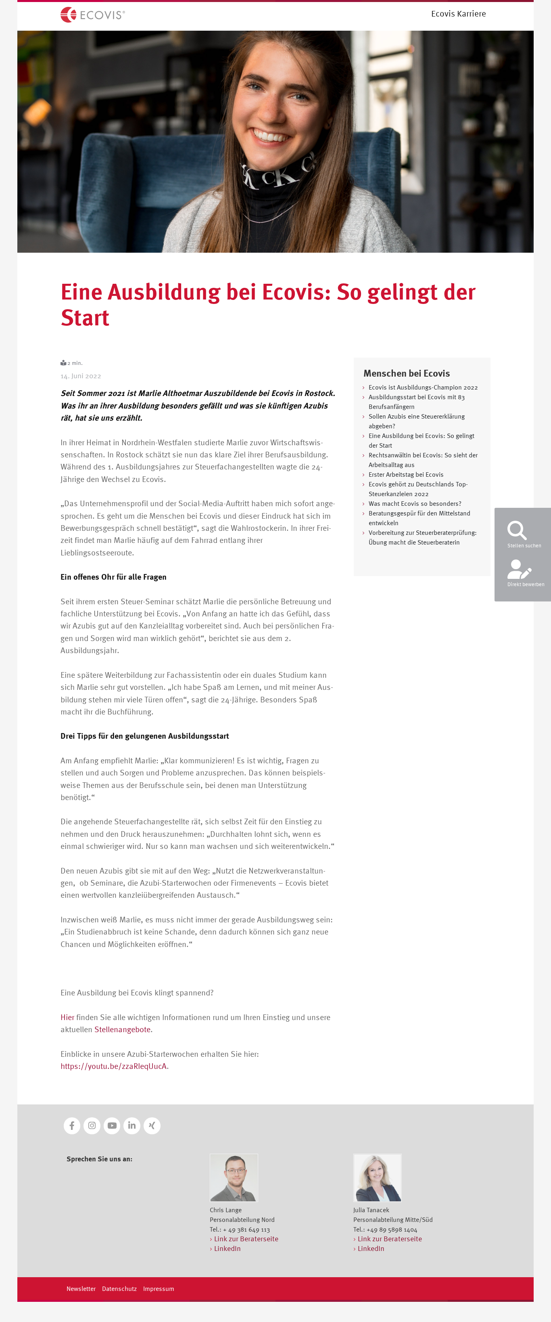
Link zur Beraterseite (246, 1238)
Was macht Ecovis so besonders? (415, 503)
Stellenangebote (122, 1029)
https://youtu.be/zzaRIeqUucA (114, 1066)
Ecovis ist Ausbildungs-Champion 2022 (423, 387)
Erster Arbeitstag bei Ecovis (406, 474)
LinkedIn (227, 1248)
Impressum (158, 1288)
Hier (67, 1017)
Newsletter (81, 1288)
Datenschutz (119, 1288)
